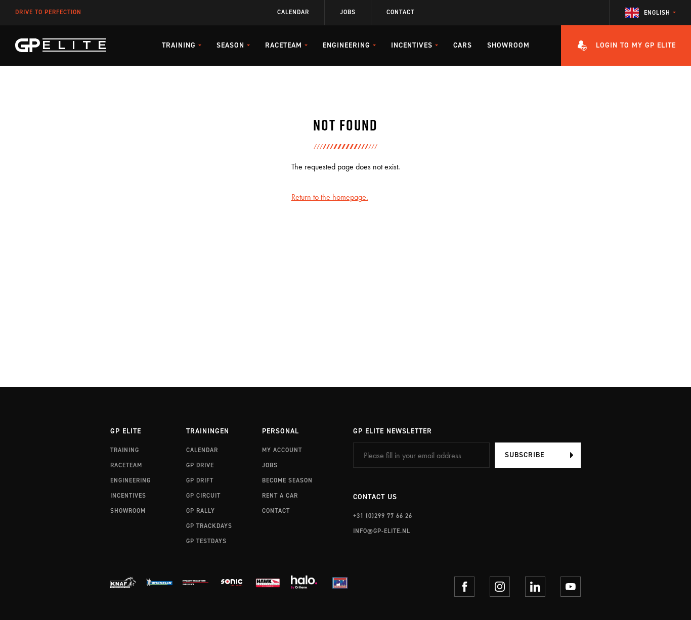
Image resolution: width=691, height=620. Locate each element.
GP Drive (200, 465)
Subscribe (524, 455)
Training (124, 450)
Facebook (464, 587)
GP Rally (200, 511)
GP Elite (125, 431)
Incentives (128, 496)
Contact (400, 12)
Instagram (500, 587)
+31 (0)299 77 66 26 (382, 516)
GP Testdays (206, 541)
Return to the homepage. (329, 197)
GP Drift (199, 480)
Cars (462, 45)
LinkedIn (535, 587)
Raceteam (126, 465)
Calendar (293, 12)
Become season (287, 480)
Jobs (348, 12)
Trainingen (207, 431)
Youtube (570, 587)
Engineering (130, 480)
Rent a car (280, 496)
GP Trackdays (209, 526)
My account (282, 450)
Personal (280, 431)
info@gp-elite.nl (381, 531)
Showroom (508, 45)
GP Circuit (203, 496)
